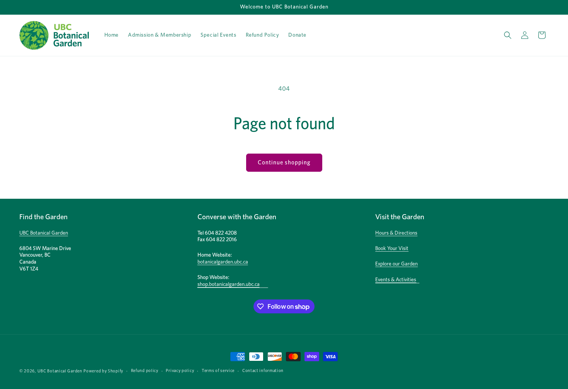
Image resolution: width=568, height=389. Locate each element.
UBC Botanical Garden (43, 233)
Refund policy (144, 371)
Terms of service (218, 371)
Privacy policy (180, 371)
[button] (507, 35)
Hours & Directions (396, 233)
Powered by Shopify (103, 371)
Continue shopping (284, 163)
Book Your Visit (391, 248)
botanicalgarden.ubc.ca (222, 262)
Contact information (263, 371)
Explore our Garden (396, 264)
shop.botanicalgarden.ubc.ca (228, 284)
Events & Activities (395, 279)
